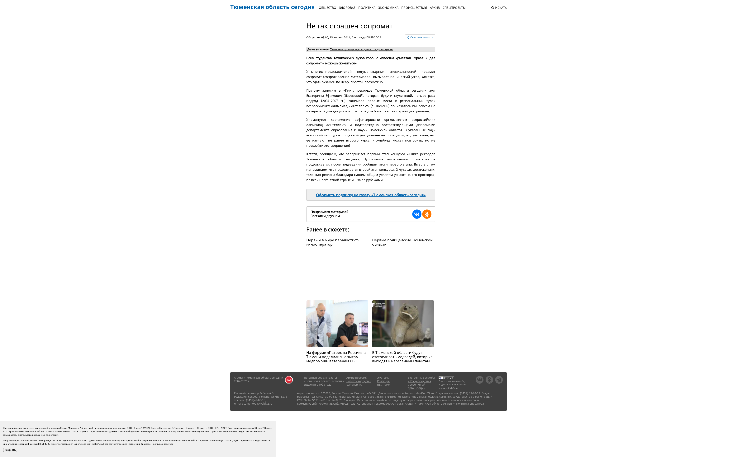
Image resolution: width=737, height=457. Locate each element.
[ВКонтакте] (416, 214)
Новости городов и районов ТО (358, 382)
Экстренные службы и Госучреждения (421, 379)
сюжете (338, 229)
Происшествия (414, 8)
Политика (366, 8)
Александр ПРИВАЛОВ (366, 37)
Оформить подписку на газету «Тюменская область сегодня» (371, 194)
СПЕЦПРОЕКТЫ (454, 8)
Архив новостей (357, 377)
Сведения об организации (416, 386)
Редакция (383, 381)
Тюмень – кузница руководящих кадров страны (361, 49)
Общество (327, 8)
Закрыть (10, 450)
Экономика (388, 8)
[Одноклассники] (426, 214)
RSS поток (383, 384)
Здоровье (347, 8)
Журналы (383, 377)
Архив (435, 8)
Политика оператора (470, 403)
